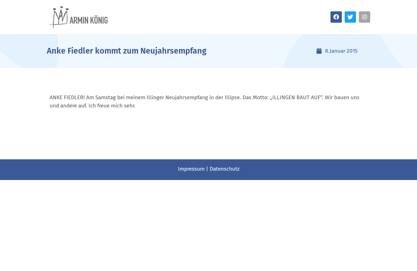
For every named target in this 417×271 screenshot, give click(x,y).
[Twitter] (350, 17)
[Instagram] (364, 17)
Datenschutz (224, 169)
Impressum (191, 169)
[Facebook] (336, 17)
